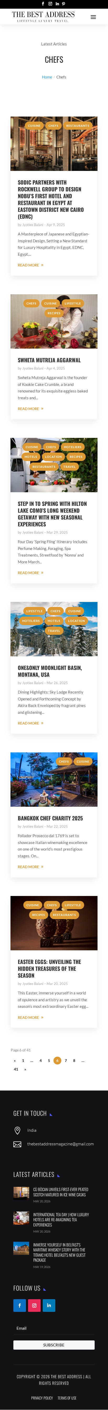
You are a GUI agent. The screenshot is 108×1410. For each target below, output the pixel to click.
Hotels (31, 456)
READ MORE (28, 265)
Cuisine (34, 125)
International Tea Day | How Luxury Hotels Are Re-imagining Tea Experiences (61, 1220)
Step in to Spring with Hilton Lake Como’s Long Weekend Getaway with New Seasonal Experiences (52, 514)
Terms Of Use (67, 1398)
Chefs (53, 125)
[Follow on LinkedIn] (49, 1305)
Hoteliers (73, 447)
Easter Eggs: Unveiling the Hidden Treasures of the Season (49, 968)
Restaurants (77, 125)
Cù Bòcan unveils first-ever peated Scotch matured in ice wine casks (60, 1191)
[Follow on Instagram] (34, 1305)
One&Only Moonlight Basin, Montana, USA (50, 671)
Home (47, 77)
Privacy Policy (42, 1398)
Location (53, 456)
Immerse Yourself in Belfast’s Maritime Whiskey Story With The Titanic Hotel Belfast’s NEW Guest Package (59, 1252)
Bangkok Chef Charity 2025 (50, 818)
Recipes (54, 313)
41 (16, 1069)
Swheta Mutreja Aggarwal (49, 360)
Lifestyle (73, 303)
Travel (69, 466)
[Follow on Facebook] (19, 1305)
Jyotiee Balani (32, 225)
